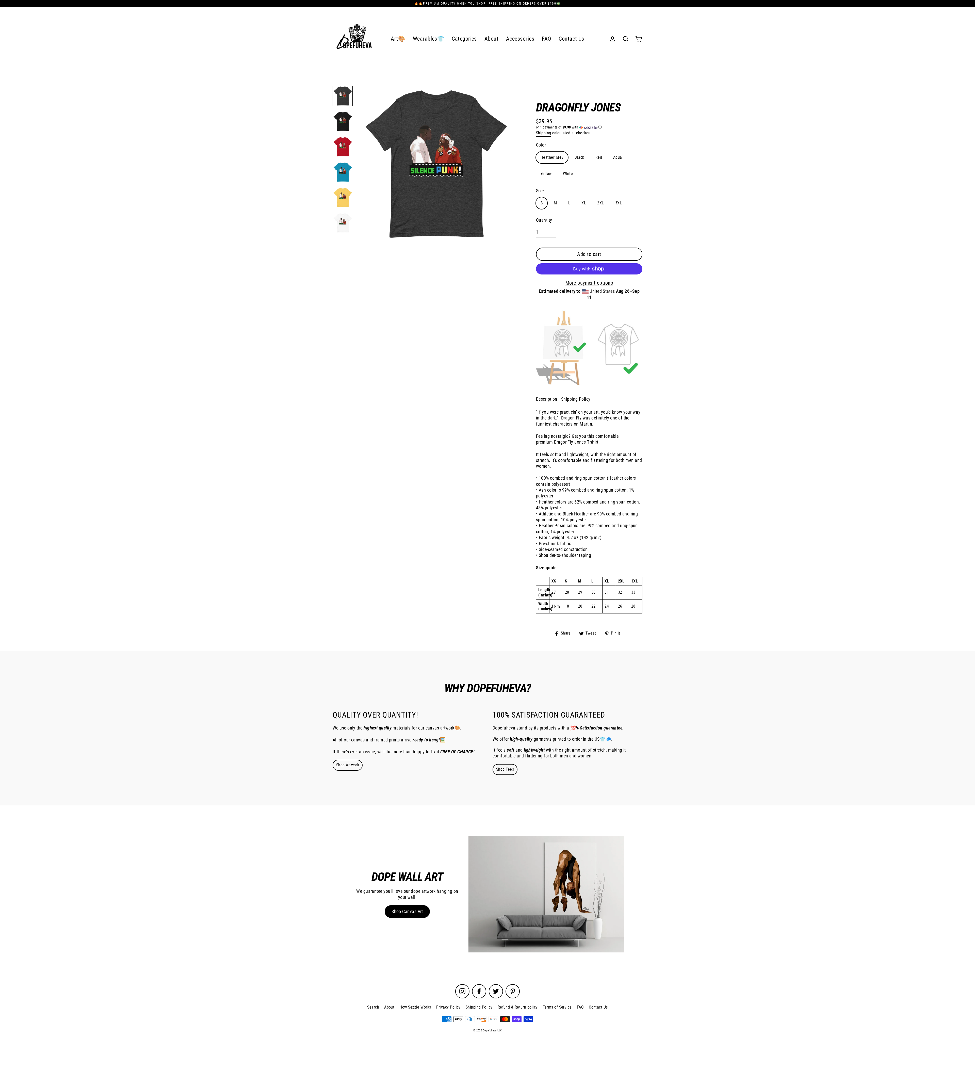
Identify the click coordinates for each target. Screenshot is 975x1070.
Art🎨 (398, 39)
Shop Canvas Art (407, 911)
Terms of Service (557, 1007)
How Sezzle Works (415, 1007)
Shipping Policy (576, 399)
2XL (600, 203)
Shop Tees (505, 769)
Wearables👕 (428, 39)
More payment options (589, 283)
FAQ (546, 39)
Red (598, 157)
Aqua (617, 157)
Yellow (546, 173)
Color (541, 145)
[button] (589, 127)
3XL (618, 203)
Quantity (544, 220)
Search (373, 1007)
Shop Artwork (347, 765)
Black (579, 157)
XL (583, 203)
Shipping (543, 133)
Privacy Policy (448, 1007)
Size (540, 190)
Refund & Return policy (518, 1007)
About (491, 39)
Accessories (520, 39)
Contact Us (571, 39)
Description (546, 399)
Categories (464, 39)
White (568, 173)
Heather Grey (552, 157)
